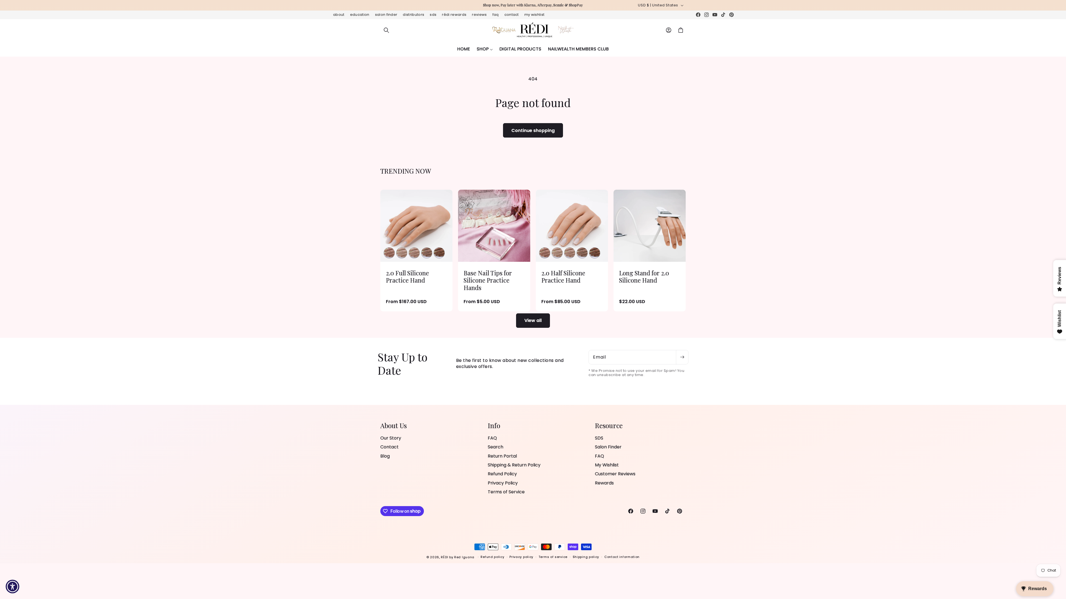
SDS (433, 14)
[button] (386, 30)
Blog (385, 456)
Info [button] (494, 426)
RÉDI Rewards (454, 14)
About (339, 14)
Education (359, 14)
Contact (511, 14)
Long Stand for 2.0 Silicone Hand (644, 276)
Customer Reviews (615, 474)
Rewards (604, 483)
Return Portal (502, 456)
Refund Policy (502, 474)
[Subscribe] (682, 357)
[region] (533, 5)
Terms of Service (506, 492)
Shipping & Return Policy (514, 465)
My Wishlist (534, 14)
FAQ (495, 14)
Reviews (479, 14)
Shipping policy (586, 557)
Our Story (390, 438)
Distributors (413, 14)
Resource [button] (609, 426)
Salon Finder (386, 14)
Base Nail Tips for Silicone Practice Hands (488, 280)
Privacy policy (521, 557)
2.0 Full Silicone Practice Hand (407, 276)
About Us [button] (393, 426)
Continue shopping (533, 130)
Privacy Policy (503, 483)
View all (533, 320)
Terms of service (553, 557)
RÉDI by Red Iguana (458, 557)
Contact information (622, 557)
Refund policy (492, 557)
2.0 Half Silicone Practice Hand (563, 276)
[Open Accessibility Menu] (12, 586)
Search (495, 447)
